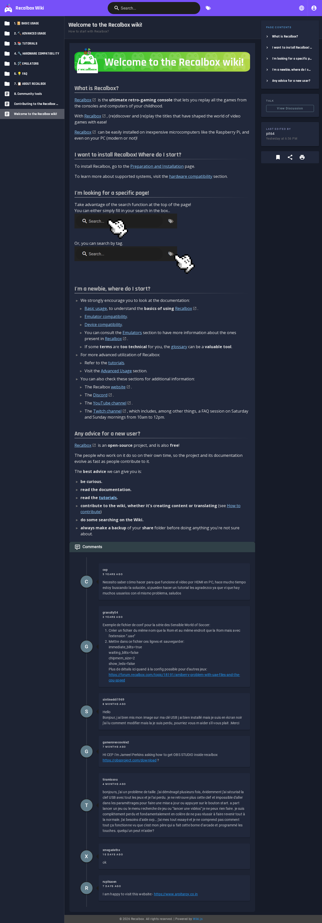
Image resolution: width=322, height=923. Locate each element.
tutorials (116, 363)
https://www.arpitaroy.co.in (176, 894)
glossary (179, 346)
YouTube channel (109, 403)
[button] (302, 8)
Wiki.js (198, 919)
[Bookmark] (278, 157)
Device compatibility (103, 324)
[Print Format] (302, 157)
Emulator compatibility (106, 316)
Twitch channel (107, 411)
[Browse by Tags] (208, 8)
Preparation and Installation (157, 166)
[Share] (290, 157)
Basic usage (96, 308)
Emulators (132, 332)
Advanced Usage (116, 371)
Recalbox (82, 100)
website (118, 387)
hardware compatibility (190, 176)
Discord (100, 395)
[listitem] (290, 36)
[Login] (314, 8)
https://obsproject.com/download (129, 760)
